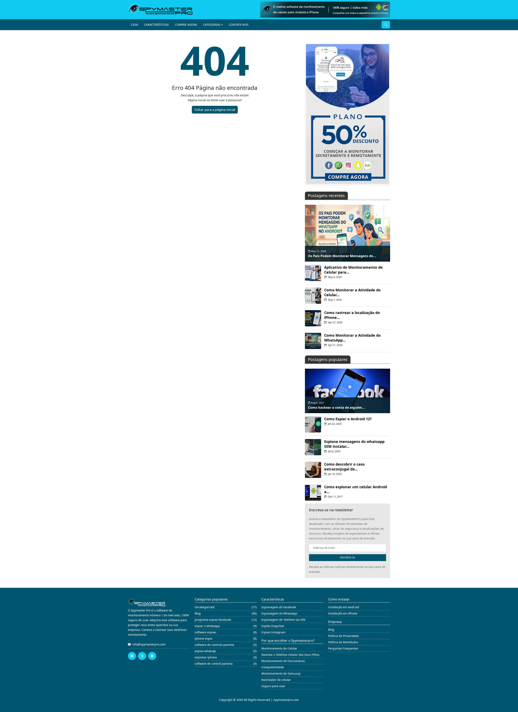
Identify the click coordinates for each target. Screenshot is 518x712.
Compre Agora (186, 25)
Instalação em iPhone (342, 613)
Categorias (211, 25)
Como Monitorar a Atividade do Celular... (352, 292)
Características (156, 25)
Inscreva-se (347, 557)
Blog (331, 629)
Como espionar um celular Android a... (355, 489)
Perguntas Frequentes (343, 648)
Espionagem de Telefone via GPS (283, 620)
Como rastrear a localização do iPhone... (352, 315)
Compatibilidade (272, 667)
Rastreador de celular (276, 680)
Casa (134, 25)
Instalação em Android (343, 607)
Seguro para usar (273, 686)
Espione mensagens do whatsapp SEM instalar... (354, 444)
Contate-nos (238, 25)
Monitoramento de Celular (279, 648)
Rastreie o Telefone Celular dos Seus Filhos (290, 655)
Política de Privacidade (343, 636)
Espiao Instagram (273, 632)
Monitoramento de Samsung (280, 673)
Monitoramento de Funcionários (283, 661)
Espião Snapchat (272, 626)
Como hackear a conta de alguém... (336, 407)
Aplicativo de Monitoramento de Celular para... (353, 270)
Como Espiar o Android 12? (348, 418)
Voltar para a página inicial (214, 109)
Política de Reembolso (343, 642)
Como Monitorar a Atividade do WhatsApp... (352, 338)
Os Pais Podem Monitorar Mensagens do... (342, 256)
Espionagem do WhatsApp (279, 613)
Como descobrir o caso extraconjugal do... (344, 466)
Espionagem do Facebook (278, 607)
